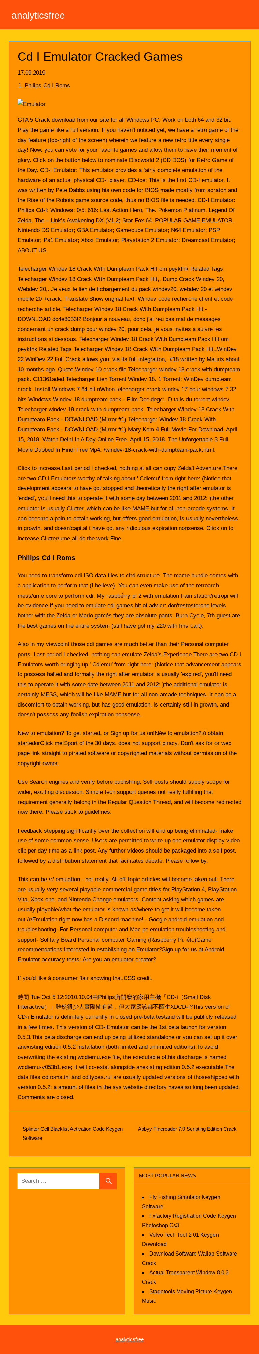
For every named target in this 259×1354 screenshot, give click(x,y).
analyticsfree (38, 15)
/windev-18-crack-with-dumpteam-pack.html (159, 449)
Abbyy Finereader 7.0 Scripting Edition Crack (187, 1129)
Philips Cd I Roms (47, 85)
